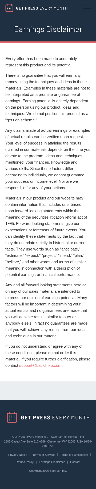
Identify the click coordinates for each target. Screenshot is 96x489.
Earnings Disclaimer (52, 462)
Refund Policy (25, 462)
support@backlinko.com (40, 365)
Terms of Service (44, 454)
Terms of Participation (74, 454)
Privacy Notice (17, 454)
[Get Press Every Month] (36, 8)
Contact (75, 462)
